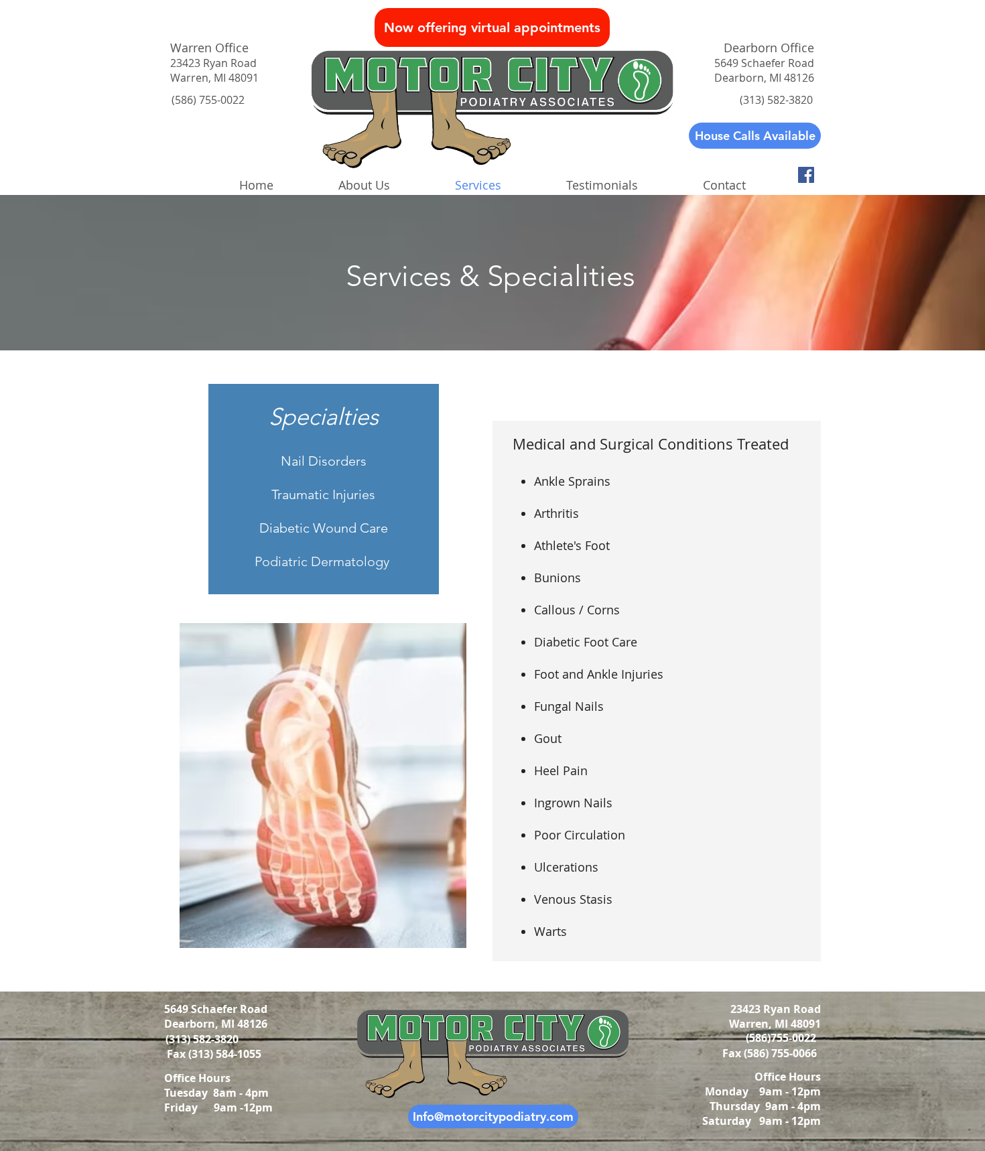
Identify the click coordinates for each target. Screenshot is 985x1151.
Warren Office (209, 48)
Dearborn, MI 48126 (217, 1023)
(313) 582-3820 (203, 1039)
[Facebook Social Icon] (806, 175)
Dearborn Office (769, 48)
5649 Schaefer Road (215, 1009)
